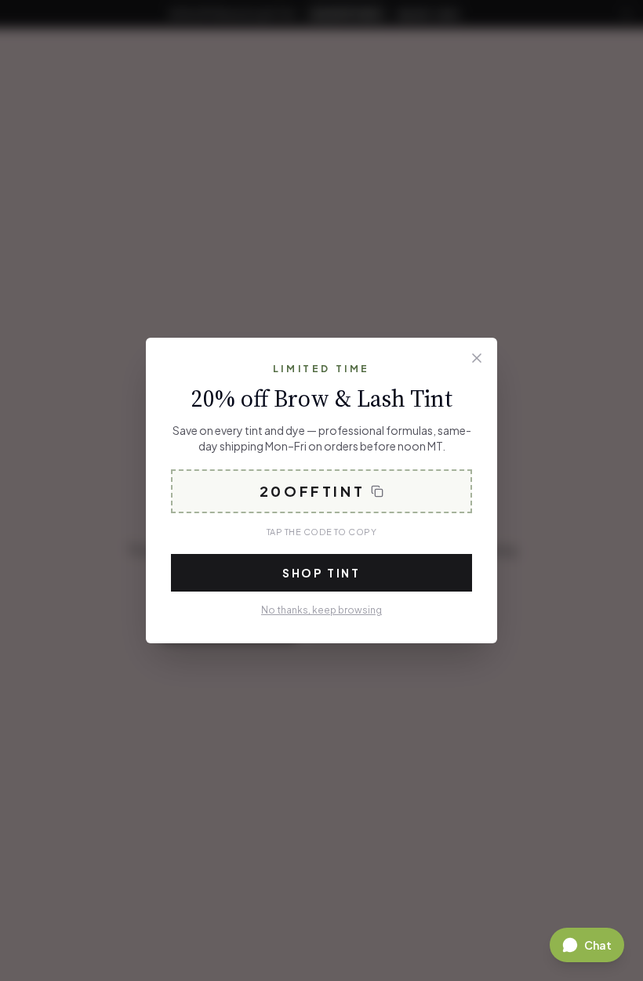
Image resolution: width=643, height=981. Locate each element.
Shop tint (321, 573)
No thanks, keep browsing (321, 610)
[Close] (477, 358)
